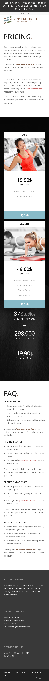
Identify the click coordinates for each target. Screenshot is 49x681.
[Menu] (42, 20)
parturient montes (33, 88)
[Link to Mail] (43, 678)
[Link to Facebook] (33, 678)
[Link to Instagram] (36, 678)
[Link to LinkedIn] (40, 678)
